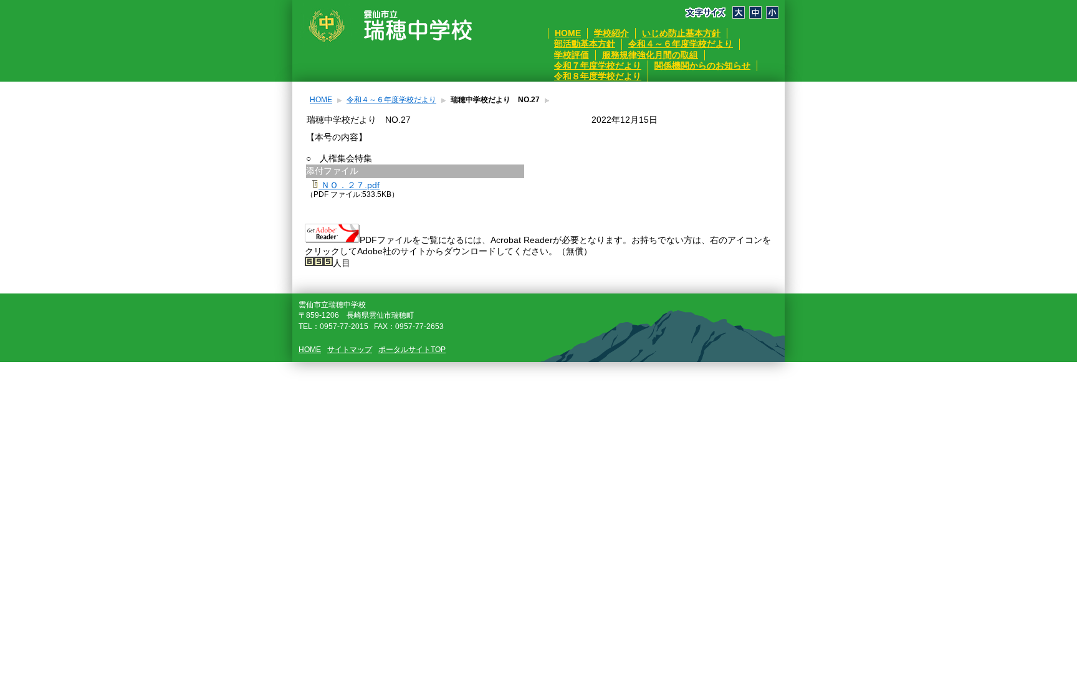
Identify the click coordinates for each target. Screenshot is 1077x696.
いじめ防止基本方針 (681, 33)
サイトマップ (349, 349)
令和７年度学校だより (597, 65)
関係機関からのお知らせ (702, 65)
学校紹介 (611, 33)
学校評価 (571, 55)
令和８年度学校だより (597, 76)
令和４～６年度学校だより (680, 44)
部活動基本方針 (584, 44)
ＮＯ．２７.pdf (349, 185)
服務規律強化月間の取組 (650, 55)
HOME (568, 33)
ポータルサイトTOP (412, 349)
